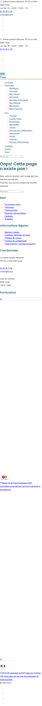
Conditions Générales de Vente (17, 235)
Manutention (14, 124)
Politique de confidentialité (16, 241)
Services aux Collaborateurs (20, 130)
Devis (2, 74)
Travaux (12, 127)
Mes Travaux (14, 94)
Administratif (14, 133)
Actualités (9, 219)
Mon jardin (13, 91)
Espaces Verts (15, 119)
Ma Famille (13, 97)
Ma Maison (13, 88)
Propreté (13, 116)
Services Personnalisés (19, 142)
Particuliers (9, 85)
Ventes (12, 136)
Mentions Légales (12, 232)
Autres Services (15, 109)
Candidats (9, 146)
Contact (8, 149)
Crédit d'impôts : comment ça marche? (20, 244)
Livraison (13, 139)
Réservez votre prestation (15, 213)
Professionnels (11, 210)
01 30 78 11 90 (6, 11)
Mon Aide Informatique (18, 100)
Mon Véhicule (14, 103)
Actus (7, 152)
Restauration (14, 122)
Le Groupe (9, 82)
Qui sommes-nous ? (13, 204)
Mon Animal (14, 106)
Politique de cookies (13, 238)
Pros (7, 113)
